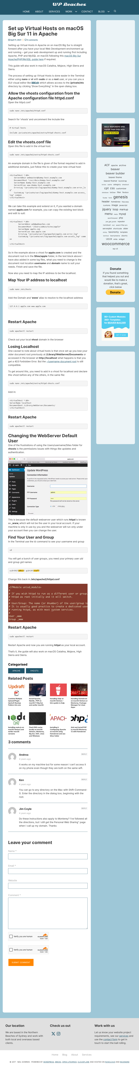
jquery (106, 209)
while (115, 239)
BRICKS (58, 1062)
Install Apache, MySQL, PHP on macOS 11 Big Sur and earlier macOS (36, 702)
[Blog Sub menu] (109, 11)
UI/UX (109, 239)
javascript (123, 205)
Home (26, 11)
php (121, 217)
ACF (107, 165)
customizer (121, 188)
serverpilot (107, 228)
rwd (113, 225)
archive (122, 165)
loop (115, 209)
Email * (12, 865)
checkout (125, 185)
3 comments (32, 40)
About (39, 11)
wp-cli (115, 249)
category (117, 184)
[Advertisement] (48, 988)
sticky (105, 232)
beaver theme (115, 177)
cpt (106, 188)
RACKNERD (124, 1062)
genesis (120, 196)
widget (122, 239)
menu (109, 213)
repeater (121, 221)
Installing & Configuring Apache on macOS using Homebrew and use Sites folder (58, 731)
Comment (14, 895)
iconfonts (106, 205)
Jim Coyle (25, 809)
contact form (110, 1039)
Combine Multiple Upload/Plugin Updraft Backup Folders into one (15, 702)
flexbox (125, 192)
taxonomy (113, 232)
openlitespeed (113, 218)
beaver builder (115, 173)
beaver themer (110, 181)
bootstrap (123, 181)
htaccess (125, 202)
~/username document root (61, 361)
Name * (12, 851)
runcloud (106, 225)
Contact (87, 11)
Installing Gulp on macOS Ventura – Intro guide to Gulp (57, 701)
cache (110, 185)
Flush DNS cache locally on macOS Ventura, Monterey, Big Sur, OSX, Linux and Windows (36, 731)
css (112, 188)
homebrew (115, 202)
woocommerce (116, 243)
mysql (122, 213)
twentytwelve (115, 236)
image (115, 205)
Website (12, 880)
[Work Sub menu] (77, 11)
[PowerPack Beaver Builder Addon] (115, 326)
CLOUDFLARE (83, 1062)
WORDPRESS (48, 1062)
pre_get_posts (111, 222)
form (110, 198)
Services (54, 11)
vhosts (34, 671)
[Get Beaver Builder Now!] (115, 135)
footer (105, 198)
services (123, 1035)
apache (16, 671)
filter (119, 192)
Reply (84, 754)
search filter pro (121, 225)
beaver (115, 169)
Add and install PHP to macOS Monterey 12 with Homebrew (79, 729)
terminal (106, 236)
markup (124, 209)
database (105, 192)
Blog (101, 11)
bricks (104, 185)
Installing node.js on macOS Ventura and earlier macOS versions (16, 730)
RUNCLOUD (110, 1062)
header (106, 201)
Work (68, 11)
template (124, 232)
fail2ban (113, 192)
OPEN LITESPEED (69, 1062)
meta (116, 214)
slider (125, 228)
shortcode (117, 228)
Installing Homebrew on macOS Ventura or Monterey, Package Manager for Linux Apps (79, 703)
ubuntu (124, 236)
